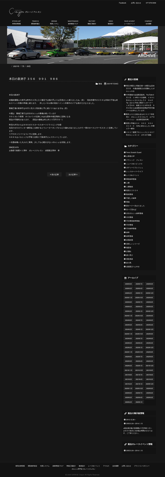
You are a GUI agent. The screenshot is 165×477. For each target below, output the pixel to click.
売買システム (45, 466)
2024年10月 (139, 316)
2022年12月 (149, 347)
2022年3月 (149, 361)
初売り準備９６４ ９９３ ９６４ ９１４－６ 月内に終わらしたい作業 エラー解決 (141, 126)
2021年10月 (139, 370)
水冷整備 (129, 217)
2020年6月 (149, 393)
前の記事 (55, 174)
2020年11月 (128, 388)
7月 (23, 66)
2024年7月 (139, 320)
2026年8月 (128, 284)
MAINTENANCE (73, 22)
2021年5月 (128, 379)
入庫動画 (129, 186)
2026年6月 (149, 284)
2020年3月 (149, 397)
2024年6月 (149, 320)
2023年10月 (139, 334)
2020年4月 (139, 397)
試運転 (128, 251)
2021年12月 (149, 366)
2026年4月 (139, 288)
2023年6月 (149, 338)
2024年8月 (128, 320)
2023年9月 (149, 334)
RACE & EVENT (129, 22)
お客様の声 (130, 156)
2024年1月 (139, 329)
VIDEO (111, 22)
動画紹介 (82, 466)
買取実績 (129, 259)
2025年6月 (149, 302)
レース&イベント (132, 175)
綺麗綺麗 (129, 240)
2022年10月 (139, 352)
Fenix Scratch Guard (133, 152)
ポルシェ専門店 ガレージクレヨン (83, 469)
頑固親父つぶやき (133, 266)
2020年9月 (149, 388)
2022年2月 (128, 366)
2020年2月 (128, 402)
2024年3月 (149, 325)
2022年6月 (149, 356)
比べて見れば (131, 209)
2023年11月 (128, 334)
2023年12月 (149, 329)
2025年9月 (149, 297)
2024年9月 (149, 316)
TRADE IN (35, 22)
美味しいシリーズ (133, 243)
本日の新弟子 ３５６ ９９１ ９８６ (33, 78)
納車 (128, 232)
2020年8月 (128, 393)
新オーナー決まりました (135, 205)
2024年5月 (128, 325)
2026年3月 (149, 288)
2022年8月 (128, 356)
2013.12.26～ (131, 419)
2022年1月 (139, 366)
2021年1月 (139, 384)
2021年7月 (139, 375)
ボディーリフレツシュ (134, 167)
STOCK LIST (16, 22)
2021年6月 (149, 375)
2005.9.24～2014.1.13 (134, 423)
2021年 (16, 66)
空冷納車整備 (131, 228)
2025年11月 (128, 297)
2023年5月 (128, 343)
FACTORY (92, 22)
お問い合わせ (126, 466)
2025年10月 (139, 297)
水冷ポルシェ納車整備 (134, 213)
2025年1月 (139, 311)
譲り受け (129, 255)
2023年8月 (128, 338)
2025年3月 (149, 306)
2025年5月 (128, 306)
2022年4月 (139, 361)
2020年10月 (139, 388)
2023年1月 (139, 347)
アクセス (106, 466)
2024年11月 (128, 316)
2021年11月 (128, 370)
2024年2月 (128, 329)
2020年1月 (139, 402)
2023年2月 (128, 347)
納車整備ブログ (58, 466)
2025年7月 (139, 302)
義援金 (128, 247)
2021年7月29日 (112, 83)
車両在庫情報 (20, 466)
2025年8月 (128, 302)
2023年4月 (139, 343)
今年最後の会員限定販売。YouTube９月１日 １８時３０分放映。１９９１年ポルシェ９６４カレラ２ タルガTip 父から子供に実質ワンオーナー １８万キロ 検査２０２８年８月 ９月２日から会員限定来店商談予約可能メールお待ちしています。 (140, 102)
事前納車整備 (131, 179)
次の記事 (72, 174)
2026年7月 (139, 284)
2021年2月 (128, 384)
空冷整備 (129, 224)
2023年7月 (139, 338)
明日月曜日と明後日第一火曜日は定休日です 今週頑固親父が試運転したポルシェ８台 (140, 88)
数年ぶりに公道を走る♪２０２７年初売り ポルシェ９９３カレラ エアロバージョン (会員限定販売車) (140, 117)
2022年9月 (149, 352)
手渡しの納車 (131, 198)
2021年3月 (149, 379)
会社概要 (115, 466)
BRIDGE (54, 22)
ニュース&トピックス (134, 163)
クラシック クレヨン (134, 160)
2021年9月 (149, 370)
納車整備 (129, 236)
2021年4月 (139, 379)
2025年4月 (139, 306)
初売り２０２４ (132, 190)
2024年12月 (149, 311)
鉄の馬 (128, 262)
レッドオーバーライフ (134, 171)
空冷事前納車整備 (133, 221)
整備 (100, 83)
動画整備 (129, 194)
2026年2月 (128, 293)
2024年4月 (139, 325)
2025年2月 (128, 311)
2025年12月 (149, 293)
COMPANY (148, 22)
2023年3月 (149, 343)
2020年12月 (149, 384)
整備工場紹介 (71, 466)
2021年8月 (128, 375)
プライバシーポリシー (142, 466)
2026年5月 (128, 288)
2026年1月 (139, 293)
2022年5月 (128, 361)
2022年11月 (128, 352)
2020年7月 (139, 393)
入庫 (128, 182)
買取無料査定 (32, 466)
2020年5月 (128, 397)
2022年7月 (139, 356)
